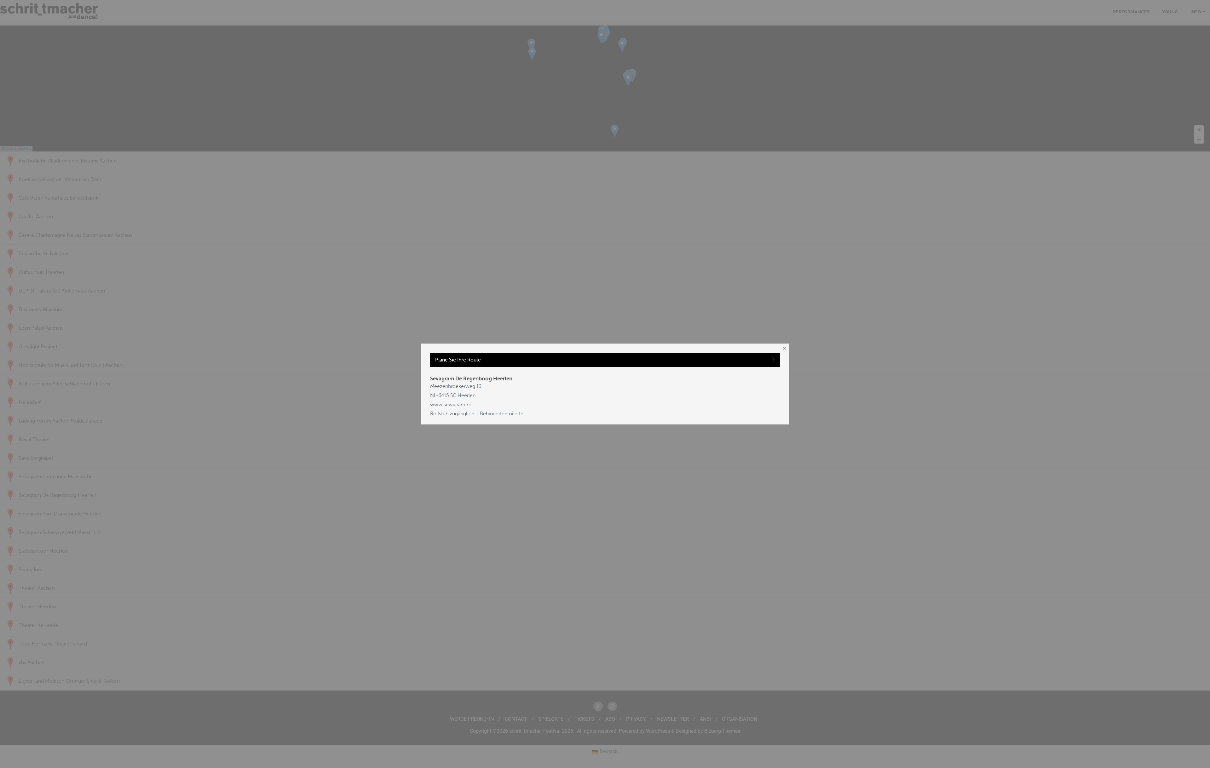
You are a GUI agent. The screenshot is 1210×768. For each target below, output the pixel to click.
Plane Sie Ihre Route (458, 360)
